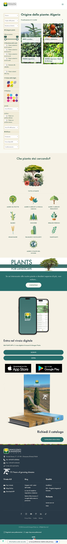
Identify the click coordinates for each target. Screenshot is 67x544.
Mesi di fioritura (8, 109)
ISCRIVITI (33, 352)
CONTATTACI (33, 285)
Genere (7, 15)
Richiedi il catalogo (50, 431)
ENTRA (33, 358)
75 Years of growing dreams (22, 472)
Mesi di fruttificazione (10, 127)
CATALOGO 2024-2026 (52, 439)
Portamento (7, 136)
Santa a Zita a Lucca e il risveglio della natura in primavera (31, 498)
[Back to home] (9, 4)
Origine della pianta (9, 20)
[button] (63, 4)
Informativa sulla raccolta (17, 542)
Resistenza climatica (9, 25)
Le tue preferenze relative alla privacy (41, 542)
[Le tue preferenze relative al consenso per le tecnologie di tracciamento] (3, 541)
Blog (26, 479)
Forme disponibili (9, 142)
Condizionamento (9, 147)
